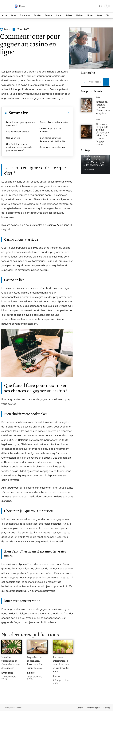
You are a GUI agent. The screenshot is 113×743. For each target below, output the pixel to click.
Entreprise (7, 672)
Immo (56, 676)
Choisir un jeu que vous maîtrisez (51, 130)
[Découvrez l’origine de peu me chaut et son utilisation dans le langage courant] (86, 131)
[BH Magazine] (19, 6)
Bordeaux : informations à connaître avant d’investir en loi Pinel (61, 664)
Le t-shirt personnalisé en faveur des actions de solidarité (10, 663)
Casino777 (53, 225)
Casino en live (13, 138)
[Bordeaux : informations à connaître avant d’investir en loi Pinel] (63, 647)
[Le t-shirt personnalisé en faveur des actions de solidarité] (11, 647)
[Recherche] (101, 6)
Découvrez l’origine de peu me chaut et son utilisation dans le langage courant (102, 134)
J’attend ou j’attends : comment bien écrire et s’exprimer (103, 107)
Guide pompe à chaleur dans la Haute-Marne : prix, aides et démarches (94, 160)
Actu (98, 97)
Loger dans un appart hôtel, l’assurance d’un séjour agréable (35, 663)
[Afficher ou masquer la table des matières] (49, 113)
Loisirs (30, 672)
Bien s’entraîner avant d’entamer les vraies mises (52, 139)
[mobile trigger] (5, 6)
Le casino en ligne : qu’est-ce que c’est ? (20, 124)
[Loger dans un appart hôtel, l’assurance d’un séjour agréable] (37, 647)
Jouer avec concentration (52, 147)
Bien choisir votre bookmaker (54, 122)
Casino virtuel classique (17, 131)
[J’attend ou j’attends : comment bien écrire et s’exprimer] (86, 105)
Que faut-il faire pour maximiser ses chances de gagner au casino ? (19, 147)
